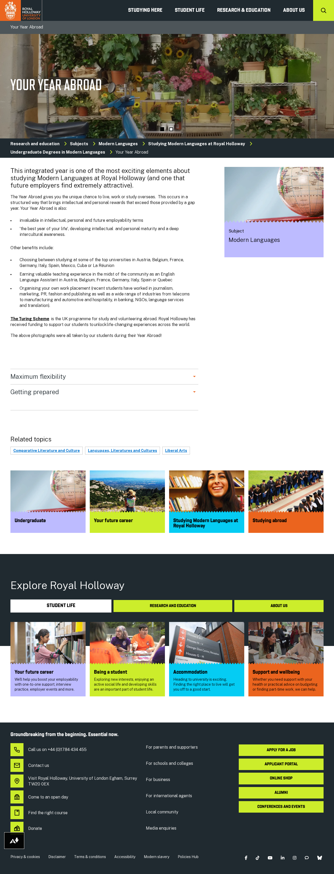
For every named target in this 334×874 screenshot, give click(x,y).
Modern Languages (118, 143)
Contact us (38, 765)
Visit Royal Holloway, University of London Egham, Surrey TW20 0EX (82, 781)
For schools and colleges (169, 763)
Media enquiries (161, 828)
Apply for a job (281, 750)
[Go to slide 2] (171, 129)
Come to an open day (48, 797)
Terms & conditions (90, 857)
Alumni (281, 793)
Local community (162, 811)
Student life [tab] (61, 605)
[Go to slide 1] (162, 129)
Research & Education (244, 10)
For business (158, 779)
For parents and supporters (172, 747)
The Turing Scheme (29, 318)
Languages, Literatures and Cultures (122, 450)
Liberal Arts (176, 450)
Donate (35, 828)
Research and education (34, 143)
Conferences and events (281, 807)
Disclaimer (57, 857)
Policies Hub (188, 857)
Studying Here (145, 10)
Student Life (190, 10)
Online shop (281, 778)
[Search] (323, 10)
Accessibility (124, 857)
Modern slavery (156, 857)
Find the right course (48, 812)
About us (294, 10)
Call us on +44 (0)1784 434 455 (57, 749)
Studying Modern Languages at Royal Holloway (196, 143)
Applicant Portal (281, 764)
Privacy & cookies (25, 857)
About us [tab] (279, 606)
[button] (246, 858)
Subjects (79, 143)
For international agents (169, 795)
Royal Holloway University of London (21, 10)
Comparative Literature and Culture (46, 450)
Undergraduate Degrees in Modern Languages (57, 152)
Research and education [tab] (173, 606)
